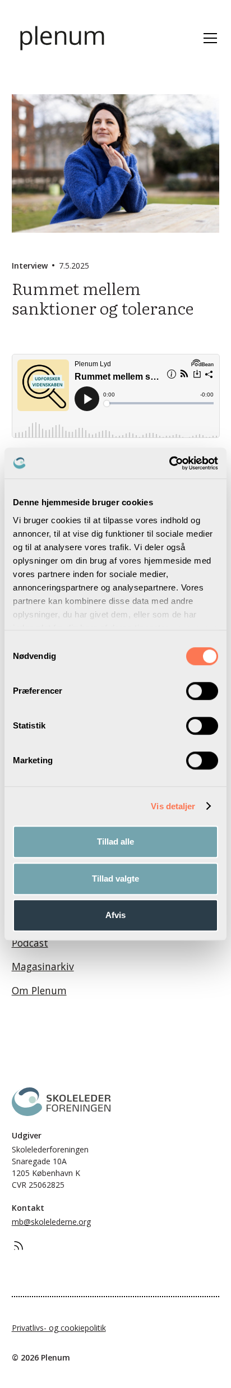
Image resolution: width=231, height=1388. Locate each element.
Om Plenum (39, 990)
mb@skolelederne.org (51, 1221)
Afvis (115, 915)
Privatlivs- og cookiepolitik (59, 1327)
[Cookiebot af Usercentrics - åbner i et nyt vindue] (169, 463)
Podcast (30, 942)
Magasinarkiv (43, 966)
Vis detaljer (173, 806)
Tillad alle (115, 841)
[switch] (202, 691)
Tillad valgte (115, 878)
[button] (208, 38)
